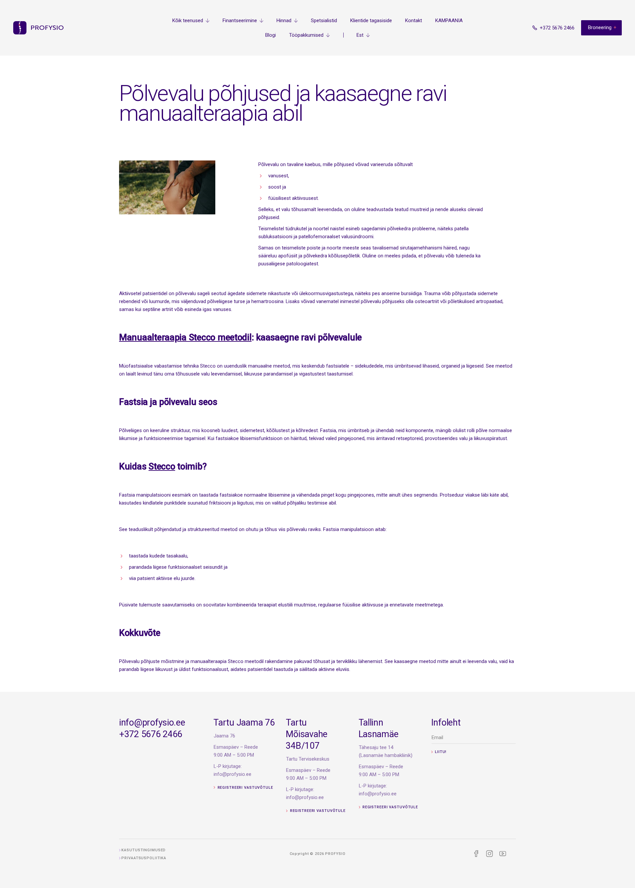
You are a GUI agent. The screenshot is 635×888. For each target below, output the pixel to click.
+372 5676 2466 (150, 734)
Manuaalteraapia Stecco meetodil (185, 337)
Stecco (161, 466)
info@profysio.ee (152, 722)
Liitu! (440, 752)
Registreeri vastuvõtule (244, 787)
